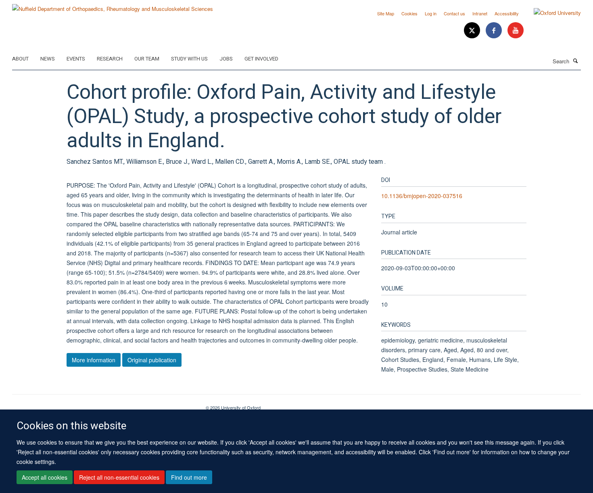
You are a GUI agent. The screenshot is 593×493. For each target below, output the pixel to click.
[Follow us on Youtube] (515, 30)
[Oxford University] (551, 13)
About (20, 59)
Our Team (146, 59)
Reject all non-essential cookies (119, 477)
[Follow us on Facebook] (494, 30)
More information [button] (93, 360)
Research (110, 59)
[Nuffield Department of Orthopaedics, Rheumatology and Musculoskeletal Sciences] (112, 6)
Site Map (385, 13)
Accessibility (507, 13)
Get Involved (261, 59)
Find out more (189, 477)
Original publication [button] (151, 360)
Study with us (189, 59)
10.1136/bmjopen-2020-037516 (421, 196)
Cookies (409, 13)
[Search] (575, 60)
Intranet (479, 13)
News (47, 59)
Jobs (226, 59)
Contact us (454, 13)
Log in (430, 13)
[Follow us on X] (473, 30)
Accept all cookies (44, 477)
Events (76, 59)
